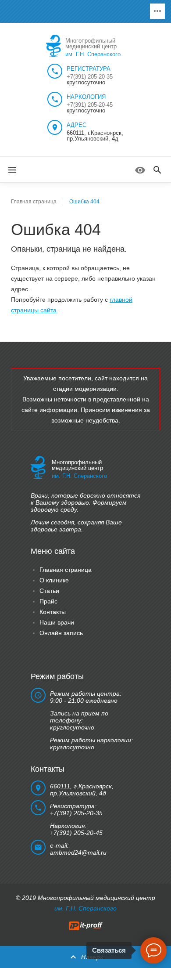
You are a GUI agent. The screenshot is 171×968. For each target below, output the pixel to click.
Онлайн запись (61, 632)
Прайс (48, 601)
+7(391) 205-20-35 (90, 76)
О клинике (54, 580)
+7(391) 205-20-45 (90, 104)
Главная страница (34, 202)
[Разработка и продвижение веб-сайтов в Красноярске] (86, 925)
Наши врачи (56, 622)
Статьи (49, 590)
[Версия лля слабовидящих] (140, 170)
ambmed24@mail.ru (78, 852)
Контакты (52, 611)
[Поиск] (157, 170)
